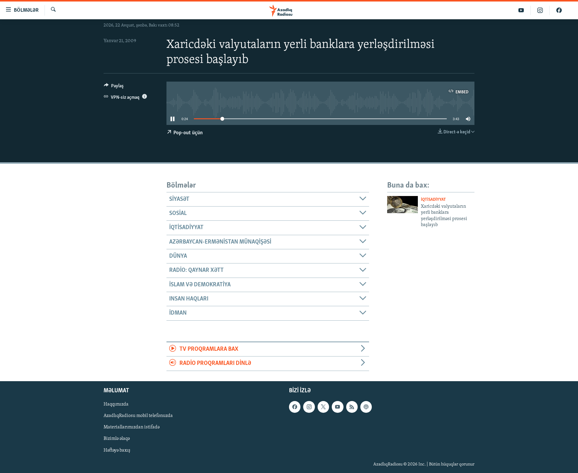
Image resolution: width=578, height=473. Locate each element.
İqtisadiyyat (433, 200)
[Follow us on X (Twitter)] (323, 406)
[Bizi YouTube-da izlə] (521, 10)
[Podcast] (366, 406)
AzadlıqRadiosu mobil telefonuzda (138, 415)
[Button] (114, 87)
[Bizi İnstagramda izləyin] (540, 10)
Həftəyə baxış (117, 450)
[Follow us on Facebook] (294, 406)
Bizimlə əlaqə (117, 438)
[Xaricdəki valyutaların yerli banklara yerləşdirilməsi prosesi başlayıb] (402, 204)
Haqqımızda (116, 404)
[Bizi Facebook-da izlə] (559, 10)
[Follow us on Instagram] (309, 406)
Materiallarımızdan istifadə (132, 427)
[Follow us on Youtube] (337, 406)
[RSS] (352, 406)
